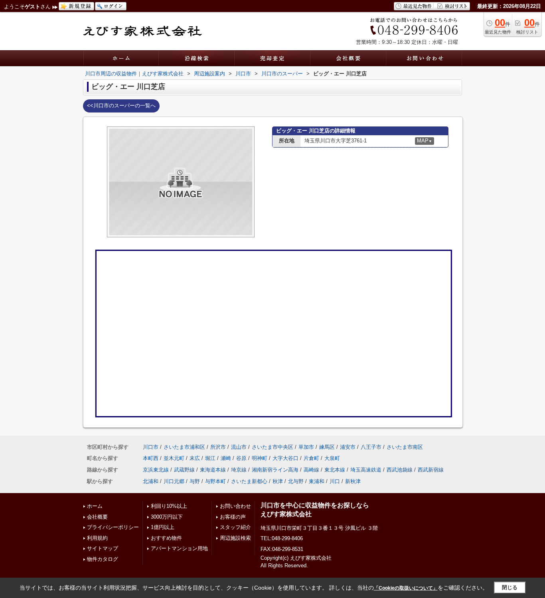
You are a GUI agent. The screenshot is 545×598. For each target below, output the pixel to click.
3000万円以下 (167, 517)
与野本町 (215, 481)
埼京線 (239, 470)
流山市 (239, 447)
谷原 (241, 458)
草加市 (306, 447)
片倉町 (311, 458)
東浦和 (316, 481)
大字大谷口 (285, 458)
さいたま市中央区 (272, 447)
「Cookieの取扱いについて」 (406, 588)
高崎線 (311, 470)
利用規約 (97, 538)
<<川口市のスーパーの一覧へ (121, 106)
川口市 (150, 447)
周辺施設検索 (235, 538)
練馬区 (327, 447)
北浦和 (150, 481)
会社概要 (97, 517)
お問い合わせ (235, 506)
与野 (195, 481)
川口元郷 (174, 481)
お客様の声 (233, 517)
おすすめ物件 (166, 538)
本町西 (150, 458)
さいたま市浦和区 (184, 447)
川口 (335, 481)
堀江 (210, 458)
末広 (195, 458)
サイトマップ (102, 548)
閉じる (509, 587)
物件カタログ (102, 559)
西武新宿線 (431, 470)
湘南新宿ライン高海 (275, 470)
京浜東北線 (156, 470)
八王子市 (371, 447)
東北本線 (334, 470)
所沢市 (218, 447)
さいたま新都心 (249, 481)
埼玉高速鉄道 (365, 470)
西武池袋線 (400, 470)
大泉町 (332, 458)
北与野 (296, 481)
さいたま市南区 (405, 447)
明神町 (259, 458)
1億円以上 (162, 527)
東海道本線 (213, 470)
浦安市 (347, 447)
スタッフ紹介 (235, 527)
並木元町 (174, 458)
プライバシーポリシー (113, 527)
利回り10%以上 (169, 506)
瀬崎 (226, 458)
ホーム (95, 506)
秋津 (277, 481)
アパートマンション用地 (179, 548)
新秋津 (353, 481)
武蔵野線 (184, 470)
